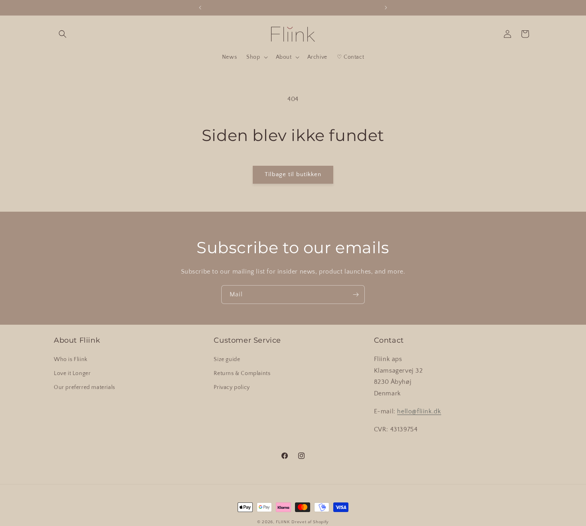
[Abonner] (355, 294)
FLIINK (283, 522)
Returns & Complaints (242, 373)
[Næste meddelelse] (386, 7)
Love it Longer (72, 373)
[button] (62, 34)
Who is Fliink (71, 359)
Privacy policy (232, 387)
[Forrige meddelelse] (200, 7)
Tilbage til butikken (293, 174)
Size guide (227, 359)
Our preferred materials (84, 387)
